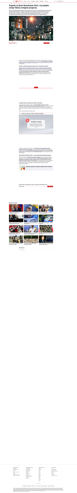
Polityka (46, 1)
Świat (28, 1)
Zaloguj (60, 1)
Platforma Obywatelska (54, 470)
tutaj (28, 491)
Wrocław (40, 470)
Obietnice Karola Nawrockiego (16, 474)
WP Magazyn (14, 468)
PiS (51, 468)
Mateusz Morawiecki (28, 469)
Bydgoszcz (40, 475)
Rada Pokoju (14, 470)
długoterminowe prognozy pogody (34, 157)
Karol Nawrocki (27, 478)
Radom (39, 478)
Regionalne (41, 1)
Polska (25, 1)
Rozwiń (36, 87)
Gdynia (39, 477)
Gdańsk (39, 474)
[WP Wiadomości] (20, 1)
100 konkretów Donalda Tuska (16, 475)
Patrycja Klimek (13, 42)
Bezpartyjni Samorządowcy (54, 475)
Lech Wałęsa (27, 477)
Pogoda (37, 1)
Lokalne (39, 468)
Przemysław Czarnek (28, 470)
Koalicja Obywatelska (53, 469)
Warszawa (40, 469)
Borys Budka (27, 474)
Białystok (40, 476)
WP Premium (33, 1)
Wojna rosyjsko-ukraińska (16, 469)
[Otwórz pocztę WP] (55, 1)
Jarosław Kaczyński (28, 468)
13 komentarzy (50, 186)
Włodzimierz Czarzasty (28, 475)
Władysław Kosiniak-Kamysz (29, 476)
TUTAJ (46, 184)
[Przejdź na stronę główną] (17, 1)
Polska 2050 (52, 474)
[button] (57, 1)
